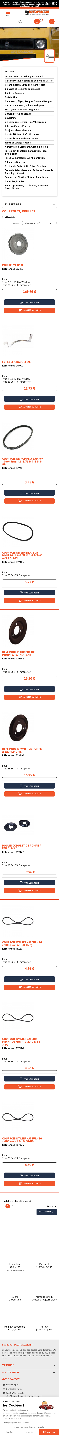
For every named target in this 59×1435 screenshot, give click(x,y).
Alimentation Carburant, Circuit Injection (26, 146)
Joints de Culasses (14, 93)
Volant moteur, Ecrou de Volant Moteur (25, 84)
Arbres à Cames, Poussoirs (18, 126)
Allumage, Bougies (15, 162)
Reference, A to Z (38, 223)
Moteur (9, 71)
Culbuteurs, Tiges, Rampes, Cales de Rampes (28, 101)
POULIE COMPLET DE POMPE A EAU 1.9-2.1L (21, 847)
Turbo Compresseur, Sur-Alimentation (25, 158)
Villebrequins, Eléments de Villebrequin (25, 122)
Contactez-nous (14, 1389)
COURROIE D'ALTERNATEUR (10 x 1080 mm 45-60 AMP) (22, 944)
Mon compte (12, 1384)
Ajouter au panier (32, 310)
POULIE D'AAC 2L (13, 265)
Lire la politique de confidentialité (16, 1423)
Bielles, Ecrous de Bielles (18, 113)
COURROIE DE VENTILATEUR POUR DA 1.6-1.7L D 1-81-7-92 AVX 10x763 (22, 555)
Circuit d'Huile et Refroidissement (22, 134)
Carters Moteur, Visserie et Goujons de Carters (29, 80)
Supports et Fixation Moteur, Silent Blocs (26, 177)
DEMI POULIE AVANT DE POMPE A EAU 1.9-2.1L (22, 750)
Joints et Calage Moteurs (18, 142)
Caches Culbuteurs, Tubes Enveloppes (24, 105)
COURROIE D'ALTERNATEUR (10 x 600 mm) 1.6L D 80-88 (22, 1140)
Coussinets (10, 118)
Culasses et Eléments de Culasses (22, 89)
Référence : (8, 268)
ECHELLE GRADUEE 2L (16, 362)
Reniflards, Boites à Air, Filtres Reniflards (26, 166)
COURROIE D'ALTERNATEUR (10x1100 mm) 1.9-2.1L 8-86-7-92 (21, 1042)
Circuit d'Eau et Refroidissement (22, 138)
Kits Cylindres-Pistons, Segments (22, 109)
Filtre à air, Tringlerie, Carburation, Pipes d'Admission (26, 152)
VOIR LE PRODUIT (31, 303)
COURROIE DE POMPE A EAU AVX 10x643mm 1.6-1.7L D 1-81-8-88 (22, 461)
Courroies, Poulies (14, 181)
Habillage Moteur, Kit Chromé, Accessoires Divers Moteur (27, 187)
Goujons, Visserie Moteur (18, 130)
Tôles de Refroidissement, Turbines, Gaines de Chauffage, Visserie (29, 171)
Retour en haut (47, 1212)
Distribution (11, 97)
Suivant (52, 1206)
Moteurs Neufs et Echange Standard (24, 76)
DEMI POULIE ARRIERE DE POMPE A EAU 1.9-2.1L (18, 654)
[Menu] (7, 12)
